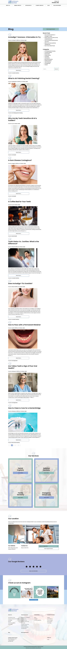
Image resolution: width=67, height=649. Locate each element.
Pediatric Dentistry (24, 620)
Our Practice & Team (11, 617)
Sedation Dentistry (48, 60)
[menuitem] (8, 5)
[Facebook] (47, 639)
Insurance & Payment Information (13, 618)
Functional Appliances (37, 620)
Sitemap (9, 621)
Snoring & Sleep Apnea (24, 627)
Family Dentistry (48, 55)
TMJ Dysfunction (24, 628)
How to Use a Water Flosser (50, 45)
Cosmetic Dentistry (15, 73)
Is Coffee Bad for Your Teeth (19, 201)
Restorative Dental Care (25, 621)
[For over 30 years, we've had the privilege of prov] (52, 592)
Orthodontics (28, 5)
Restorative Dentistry (16, 442)
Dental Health (14, 236)
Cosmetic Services (39, 5)
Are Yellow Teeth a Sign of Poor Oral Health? (22, 367)
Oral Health (14, 154)
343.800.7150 (55, 2)
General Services (17, 5)
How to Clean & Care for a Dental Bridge (24, 408)
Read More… (18, 70)
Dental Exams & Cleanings (25, 617)
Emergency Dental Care (25, 624)
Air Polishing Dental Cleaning (17, 112)
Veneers (46, 64)
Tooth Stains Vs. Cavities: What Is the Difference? (23, 242)
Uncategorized (14, 360)
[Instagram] (48, 639)
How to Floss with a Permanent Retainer (24, 325)
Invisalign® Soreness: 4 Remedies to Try (24, 37)
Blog (49, 5)
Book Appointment (57, 5)
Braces (35, 617)
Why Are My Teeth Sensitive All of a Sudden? (22, 119)
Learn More (20, 472)
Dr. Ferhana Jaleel (23, 40)
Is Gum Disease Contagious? (20, 160)
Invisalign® (35, 618)
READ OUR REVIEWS (33, 571)
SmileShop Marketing (31, 646)
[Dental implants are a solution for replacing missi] (14, 592)
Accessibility (10, 620)
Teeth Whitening (48, 62)
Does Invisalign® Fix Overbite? (20, 283)
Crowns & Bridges (50, 620)
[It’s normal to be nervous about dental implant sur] (40, 592)
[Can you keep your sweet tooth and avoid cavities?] (27, 592)
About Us (8, 5)
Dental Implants (49, 621)
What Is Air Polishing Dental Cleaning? (23, 78)
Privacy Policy (10, 624)
